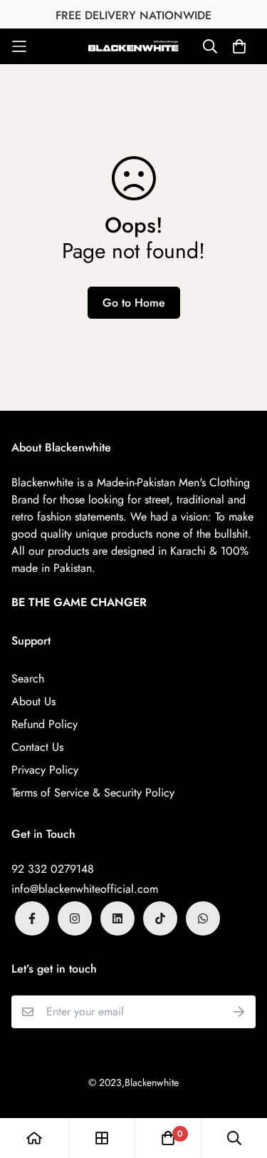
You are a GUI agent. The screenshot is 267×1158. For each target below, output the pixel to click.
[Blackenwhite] (134, 46)
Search (27, 678)
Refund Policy (44, 724)
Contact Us (37, 747)
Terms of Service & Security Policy (92, 792)
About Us (33, 701)
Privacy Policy (44, 770)
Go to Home (134, 302)
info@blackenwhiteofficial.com (84, 889)
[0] (168, 1138)
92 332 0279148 (52, 869)
